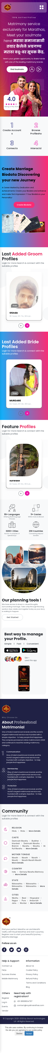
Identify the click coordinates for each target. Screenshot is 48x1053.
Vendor (5, 1010)
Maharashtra (17, 883)
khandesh (16, 843)
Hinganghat (34, 898)
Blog (28, 987)
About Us (30, 966)
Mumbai (23, 903)
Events (5, 1006)
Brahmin (15, 846)
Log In (4, 1002)
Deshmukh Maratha (20, 840)
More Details (34, 831)
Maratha (25, 846)
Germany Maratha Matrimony (32, 871)
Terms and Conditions (36, 983)
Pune (24, 900)
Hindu (14, 831)
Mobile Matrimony (10, 978)
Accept (29, 1033)
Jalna (14, 903)
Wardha (15, 898)
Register (5, 998)
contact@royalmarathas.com (30, 1005)
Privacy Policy (32, 974)
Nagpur (15, 900)
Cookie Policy (32, 970)
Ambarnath (34, 900)
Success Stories (9, 974)
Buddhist (35, 840)
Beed (24, 898)
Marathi (15, 857)
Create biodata (24, 205)
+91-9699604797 (24, 1001)
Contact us (7, 966)
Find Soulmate (17, 69)
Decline (19, 1033)
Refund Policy (32, 978)
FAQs (4, 970)
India (14, 871)
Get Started (12, 617)
